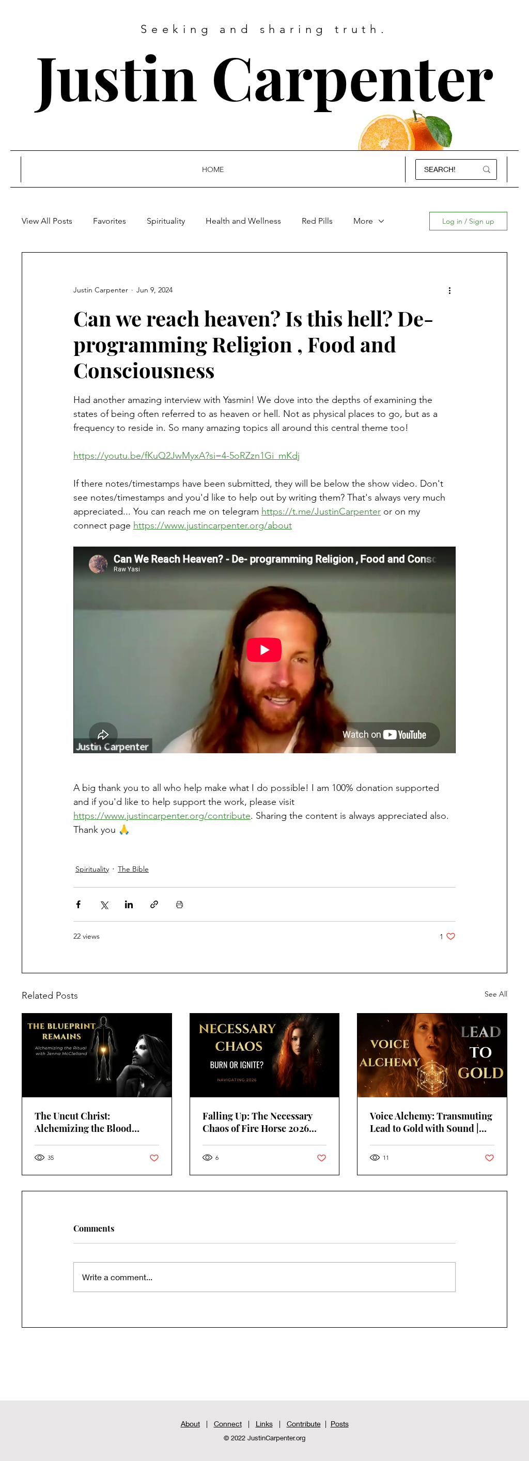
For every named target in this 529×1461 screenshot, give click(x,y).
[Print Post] (179, 904)
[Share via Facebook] (78, 904)
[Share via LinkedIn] (129, 904)
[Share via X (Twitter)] (103, 904)
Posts (340, 1423)
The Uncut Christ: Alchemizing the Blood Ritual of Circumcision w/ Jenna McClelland (89, 1122)
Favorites (109, 221)
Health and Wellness (243, 221)
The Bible (133, 869)
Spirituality (166, 221)
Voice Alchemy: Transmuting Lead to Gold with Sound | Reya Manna (431, 1122)
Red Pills (317, 221)
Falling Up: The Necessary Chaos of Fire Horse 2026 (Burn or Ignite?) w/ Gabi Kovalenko (257, 1122)
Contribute (304, 1423)
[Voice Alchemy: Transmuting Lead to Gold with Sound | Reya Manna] (432, 1055)
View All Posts (47, 221)
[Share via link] (154, 904)
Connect (228, 1423)
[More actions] (449, 290)
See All (496, 994)
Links (264, 1423)
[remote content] (264, 650)
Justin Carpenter (264, 76)
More (363, 221)
